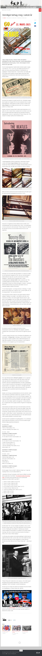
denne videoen (12, 607)
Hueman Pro (14, 653)
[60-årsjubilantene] (26, 628)
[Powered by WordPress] (6, 653)
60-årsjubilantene (25, 631)
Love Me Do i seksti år (6, 631)
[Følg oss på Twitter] (39, 653)
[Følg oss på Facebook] (37, 653)
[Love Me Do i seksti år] (6, 628)
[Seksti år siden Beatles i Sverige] (16, 628)
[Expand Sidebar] (40, 10)
